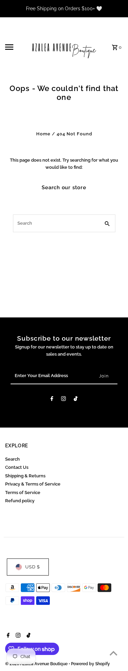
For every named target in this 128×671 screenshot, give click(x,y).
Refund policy (19, 500)
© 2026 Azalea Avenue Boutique (37, 663)
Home (43, 133)
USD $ (32, 566)
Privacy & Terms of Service (32, 484)
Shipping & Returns (25, 475)
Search (12, 459)
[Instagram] (63, 399)
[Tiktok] (75, 399)
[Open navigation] (15, 47)
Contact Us (16, 467)
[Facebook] (52, 399)
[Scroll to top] (113, 653)
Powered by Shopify (90, 663)
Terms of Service (22, 492)
